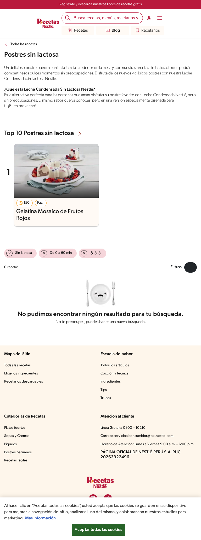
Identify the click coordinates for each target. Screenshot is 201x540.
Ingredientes (110, 382)
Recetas (81, 30)
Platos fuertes (14, 428)
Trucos (105, 398)
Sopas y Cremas (16, 436)
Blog (116, 30)
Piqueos (10, 444)
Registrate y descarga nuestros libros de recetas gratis (100, 4)
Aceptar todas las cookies (98, 530)
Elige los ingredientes (21, 373)
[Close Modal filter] (190, 267)
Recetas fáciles (15, 460)
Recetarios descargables (23, 382)
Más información (40, 518)
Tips (103, 390)
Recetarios (150, 30)
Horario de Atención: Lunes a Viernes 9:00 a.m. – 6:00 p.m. (147, 444)
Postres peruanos (18, 452)
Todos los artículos (114, 365)
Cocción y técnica (114, 373)
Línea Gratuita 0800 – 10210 (123, 428)
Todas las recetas (23, 44)
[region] (100, 518)
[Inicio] (48, 24)
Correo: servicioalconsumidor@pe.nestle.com (136, 436)
